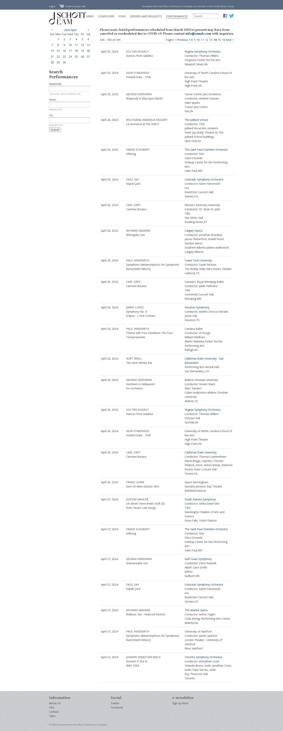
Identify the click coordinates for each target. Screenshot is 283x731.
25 (76, 56)
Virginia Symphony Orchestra (202, 51)
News (90, 16)
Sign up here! (180, 703)
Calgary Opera (193, 230)
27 (88, 56)
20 (88, 51)
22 (58, 56)
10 (70, 45)
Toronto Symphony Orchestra (203, 657)
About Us (55, 703)
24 (70, 56)
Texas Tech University (198, 260)
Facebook (117, 707)
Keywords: (55, 84)
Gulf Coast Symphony (198, 559)
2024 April (70, 30)
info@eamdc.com (198, 34)
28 (52, 62)
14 (52, 51)
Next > (230, 40)
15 (58, 51)
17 (70, 51)
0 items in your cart (75, 6)
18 (76, 51)
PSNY (122, 16)
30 (64, 62)
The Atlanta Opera (196, 610)
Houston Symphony (197, 307)
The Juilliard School (196, 120)
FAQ (51, 707)
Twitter (115, 703)
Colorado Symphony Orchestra (204, 179)
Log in (52, 6)
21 (52, 56)
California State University (201, 452)
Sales (52, 716)
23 (64, 56)
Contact (54, 711)
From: (52, 99)
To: (51, 115)
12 (82, 45)
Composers (106, 16)
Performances (177, 16)
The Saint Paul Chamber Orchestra (206, 149)
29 (58, 62)
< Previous (181, 40)
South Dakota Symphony (200, 499)
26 (82, 56)
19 (82, 51)
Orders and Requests (146, 16)
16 (64, 51)
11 (76, 45)
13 (88, 45)
